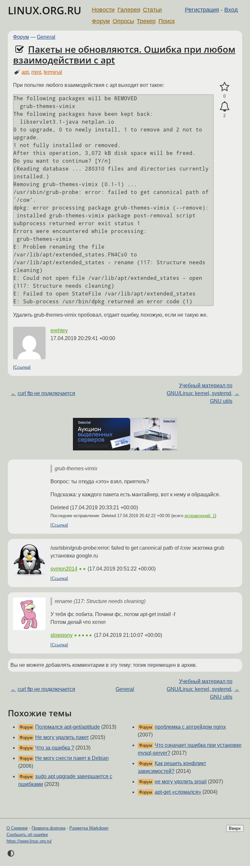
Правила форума (48, 828)
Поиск (167, 21)
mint (36, 72)
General (46, 37)
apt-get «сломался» (178, 792)
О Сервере (17, 828)
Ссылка (21, 367)
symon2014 (63, 568)
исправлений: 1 (200, 515)
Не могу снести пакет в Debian (72, 758)
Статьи (152, 10)
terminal (53, 72)
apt (25, 72)
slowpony (61, 635)
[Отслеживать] (224, 107)
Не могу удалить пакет (62, 737)
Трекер (146, 21)
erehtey (59, 330)
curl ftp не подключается (46, 393)
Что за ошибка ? (54, 747)
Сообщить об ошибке (27, 834)
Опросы (123, 21)
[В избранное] (224, 87)
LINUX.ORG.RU (44, 10)
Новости (103, 10)
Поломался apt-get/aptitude (67, 727)
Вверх (235, 828)
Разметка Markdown (88, 828)
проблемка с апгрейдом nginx (190, 727)
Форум (101, 21)
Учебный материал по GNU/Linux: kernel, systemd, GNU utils (199, 393)
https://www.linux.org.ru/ (29, 841)
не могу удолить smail (181, 781)
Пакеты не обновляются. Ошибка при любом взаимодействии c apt (124, 54)
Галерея (129, 10)
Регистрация (202, 10)
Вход (231, 10)
